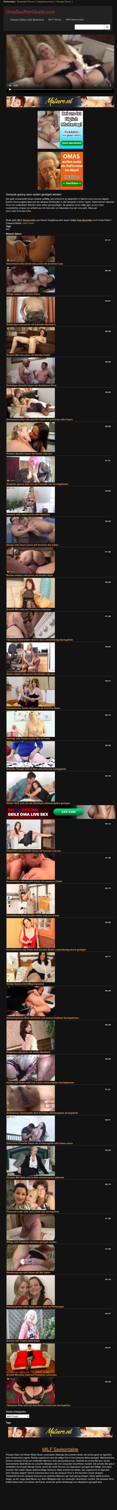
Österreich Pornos (25, 1)
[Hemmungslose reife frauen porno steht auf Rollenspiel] (60, 1290)
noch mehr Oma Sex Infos (18, 210)
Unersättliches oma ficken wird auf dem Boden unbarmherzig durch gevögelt (46, 949)
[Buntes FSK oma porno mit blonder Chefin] (60, 340)
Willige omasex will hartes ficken (23, 293)
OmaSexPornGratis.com (30, 11)
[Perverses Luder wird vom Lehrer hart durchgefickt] (60, 1195)
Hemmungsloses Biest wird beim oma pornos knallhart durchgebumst (42, 1017)
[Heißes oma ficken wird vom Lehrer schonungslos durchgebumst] (60, 1068)
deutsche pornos (45, 1)
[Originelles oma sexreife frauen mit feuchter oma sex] (60, 834)
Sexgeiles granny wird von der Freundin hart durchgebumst (37, 483)
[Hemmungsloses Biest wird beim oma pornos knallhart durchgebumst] (60, 1001)
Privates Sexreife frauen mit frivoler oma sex (29, 453)
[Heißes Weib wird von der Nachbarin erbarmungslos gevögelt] (60, 787)
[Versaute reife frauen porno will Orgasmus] (60, 500)
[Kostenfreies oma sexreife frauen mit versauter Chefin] (60, 866)
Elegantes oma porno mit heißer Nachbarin (28, 1051)
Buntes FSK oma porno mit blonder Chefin (28, 354)
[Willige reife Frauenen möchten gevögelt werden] (60, 1227)
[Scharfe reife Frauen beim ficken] (60, 1324)
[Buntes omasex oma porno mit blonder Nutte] (60, 561)
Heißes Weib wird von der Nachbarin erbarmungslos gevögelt (38, 803)
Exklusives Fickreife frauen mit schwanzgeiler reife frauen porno (39, 1143)
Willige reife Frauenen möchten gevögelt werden (31, 1241)
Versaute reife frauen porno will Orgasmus (28, 514)
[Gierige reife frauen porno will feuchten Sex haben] (60, 530)
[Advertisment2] (60, 171)
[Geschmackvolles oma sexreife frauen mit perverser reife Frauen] (60, 403)
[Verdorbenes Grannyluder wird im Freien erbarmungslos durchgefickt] (60, 1098)
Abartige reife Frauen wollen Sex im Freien (28, 738)
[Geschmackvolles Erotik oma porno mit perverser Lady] (60, 249)
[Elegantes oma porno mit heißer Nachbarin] (60, 1035)
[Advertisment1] (60, 130)
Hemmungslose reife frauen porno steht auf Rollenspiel (35, 1306)
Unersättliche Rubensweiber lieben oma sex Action (32, 915)
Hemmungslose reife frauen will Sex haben (28, 1272)
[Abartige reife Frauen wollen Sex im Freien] (60, 724)
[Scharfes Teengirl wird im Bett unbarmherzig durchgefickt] (60, 754)
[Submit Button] (107, 27)
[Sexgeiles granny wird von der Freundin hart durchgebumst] (60, 469)
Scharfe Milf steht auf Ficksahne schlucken (28, 609)
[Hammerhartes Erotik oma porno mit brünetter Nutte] (60, 691)
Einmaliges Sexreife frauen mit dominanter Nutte (31, 385)
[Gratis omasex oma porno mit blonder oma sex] (60, 657)
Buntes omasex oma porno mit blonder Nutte (29, 575)
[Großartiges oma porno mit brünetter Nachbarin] (60, 310)
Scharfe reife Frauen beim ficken (23, 1340)
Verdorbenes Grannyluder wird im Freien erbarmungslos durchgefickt (42, 1112)
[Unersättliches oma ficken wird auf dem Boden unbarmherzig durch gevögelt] (60, 933)
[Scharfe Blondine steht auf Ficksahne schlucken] (60, 1358)
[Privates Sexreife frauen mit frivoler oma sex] (60, 437)
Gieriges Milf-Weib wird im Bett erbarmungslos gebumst (35, 1177)
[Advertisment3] (60, 812)
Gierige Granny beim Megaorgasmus (25, 983)
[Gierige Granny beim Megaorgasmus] (60, 967)
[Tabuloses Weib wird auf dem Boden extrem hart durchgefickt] (60, 1390)
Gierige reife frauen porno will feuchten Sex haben (32, 544)
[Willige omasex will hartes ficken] (60, 279)
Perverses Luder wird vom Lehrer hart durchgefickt (32, 1211)
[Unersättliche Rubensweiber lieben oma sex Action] (60, 899)
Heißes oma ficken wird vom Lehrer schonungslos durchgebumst (40, 1082)
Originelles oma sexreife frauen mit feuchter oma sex (33, 850)
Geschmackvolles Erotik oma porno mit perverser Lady (34, 263)
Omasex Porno (63, 1)
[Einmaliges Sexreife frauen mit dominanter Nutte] (60, 371)
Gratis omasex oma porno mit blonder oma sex (30, 673)
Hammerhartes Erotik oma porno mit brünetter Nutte (33, 708)
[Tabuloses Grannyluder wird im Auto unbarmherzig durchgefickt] (60, 625)
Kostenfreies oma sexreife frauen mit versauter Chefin (34, 881)
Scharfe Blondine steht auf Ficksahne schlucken (31, 1374)
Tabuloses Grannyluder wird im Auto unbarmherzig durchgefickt (39, 639)
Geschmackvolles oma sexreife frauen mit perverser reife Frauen (39, 419)
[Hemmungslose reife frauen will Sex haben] (60, 1258)
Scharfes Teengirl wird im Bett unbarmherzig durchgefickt (36, 768)
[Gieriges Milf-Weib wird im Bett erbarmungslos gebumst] (60, 1161)
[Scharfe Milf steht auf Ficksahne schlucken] (60, 593)
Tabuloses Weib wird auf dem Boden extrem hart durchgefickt (38, 1405)
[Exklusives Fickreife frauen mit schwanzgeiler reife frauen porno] (60, 1129)
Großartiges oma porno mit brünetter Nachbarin (31, 324)
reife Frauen (28, 223)
